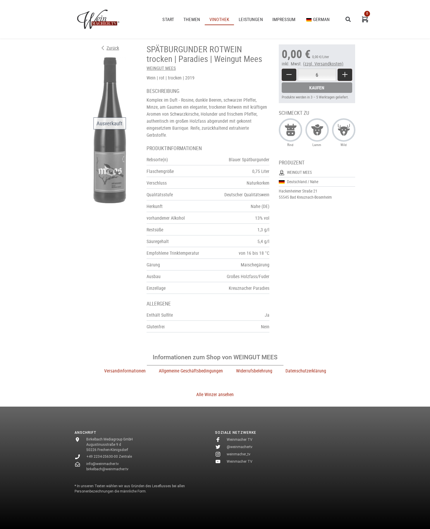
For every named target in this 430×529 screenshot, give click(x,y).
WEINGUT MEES (161, 68)
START (168, 19)
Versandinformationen (125, 370)
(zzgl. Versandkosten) (323, 63)
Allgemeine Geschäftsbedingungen (191, 370)
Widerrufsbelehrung (254, 370)
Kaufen (316, 87)
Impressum (283, 19)
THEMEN (191, 19)
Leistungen (251, 19)
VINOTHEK (219, 19)
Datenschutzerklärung (305, 370)
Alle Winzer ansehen (215, 394)
